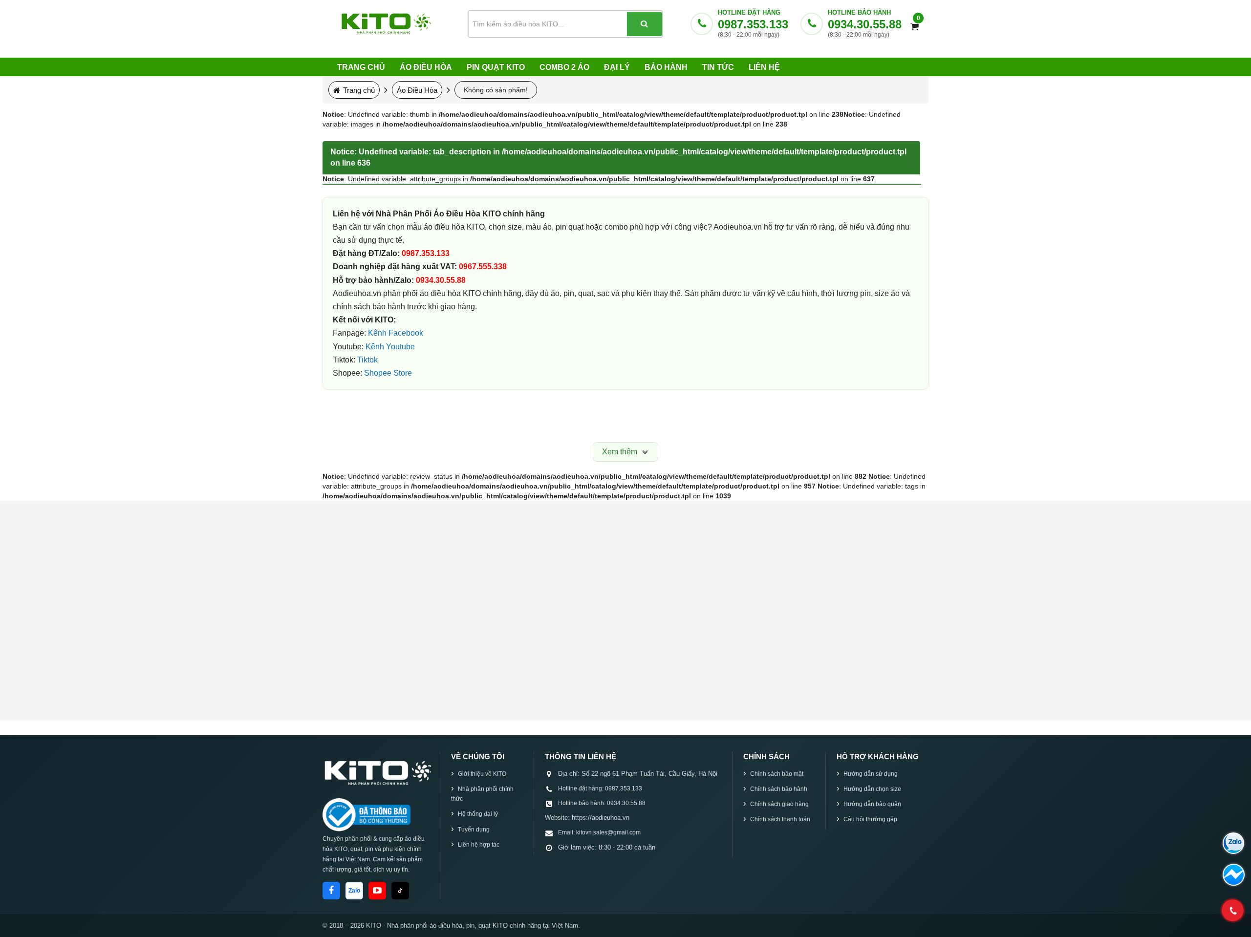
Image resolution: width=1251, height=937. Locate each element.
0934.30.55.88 (865, 24)
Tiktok (367, 360)
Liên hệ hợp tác (478, 844)
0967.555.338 (483, 266)
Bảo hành (666, 67)
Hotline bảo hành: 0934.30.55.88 (602, 803)
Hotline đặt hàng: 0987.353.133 (600, 788)
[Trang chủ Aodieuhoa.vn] (377, 772)
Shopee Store (388, 373)
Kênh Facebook (395, 333)
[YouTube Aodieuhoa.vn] (377, 890)
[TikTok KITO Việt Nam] (400, 890)
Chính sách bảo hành (778, 789)
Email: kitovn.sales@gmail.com (599, 832)
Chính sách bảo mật (776, 773)
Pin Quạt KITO (496, 67)
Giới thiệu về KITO (482, 773)
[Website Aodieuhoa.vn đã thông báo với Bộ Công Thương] (366, 814)
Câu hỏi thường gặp (870, 819)
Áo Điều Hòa (426, 67)
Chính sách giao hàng (779, 804)
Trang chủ (361, 67)
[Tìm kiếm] (644, 24)
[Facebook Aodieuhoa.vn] (331, 890)
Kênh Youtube (390, 346)
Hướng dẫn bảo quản (872, 804)
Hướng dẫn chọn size (872, 789)
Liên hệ (764, 67)
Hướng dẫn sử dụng (870, 773)
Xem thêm (620, 451)
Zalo (354, 890)
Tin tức (718, 67)
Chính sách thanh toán (780, 819)
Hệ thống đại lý (478, 813)
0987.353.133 (753, 24)
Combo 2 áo (564, 67)
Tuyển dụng (474, 829)
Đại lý (617, 67)
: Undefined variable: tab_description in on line (618, 157)
